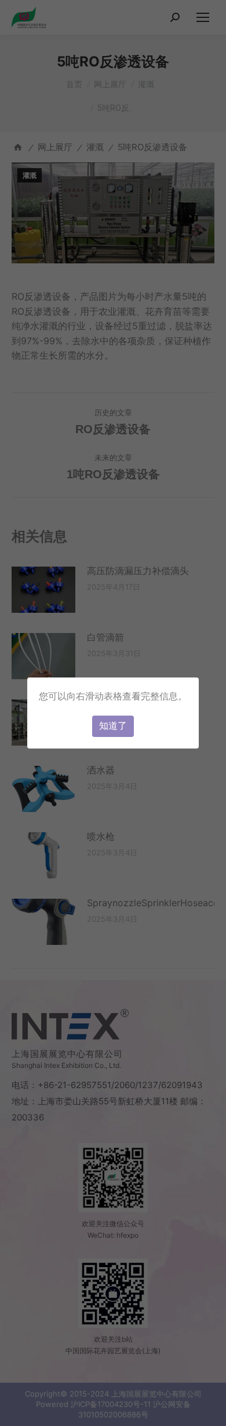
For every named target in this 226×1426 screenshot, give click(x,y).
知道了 (113, 726)
